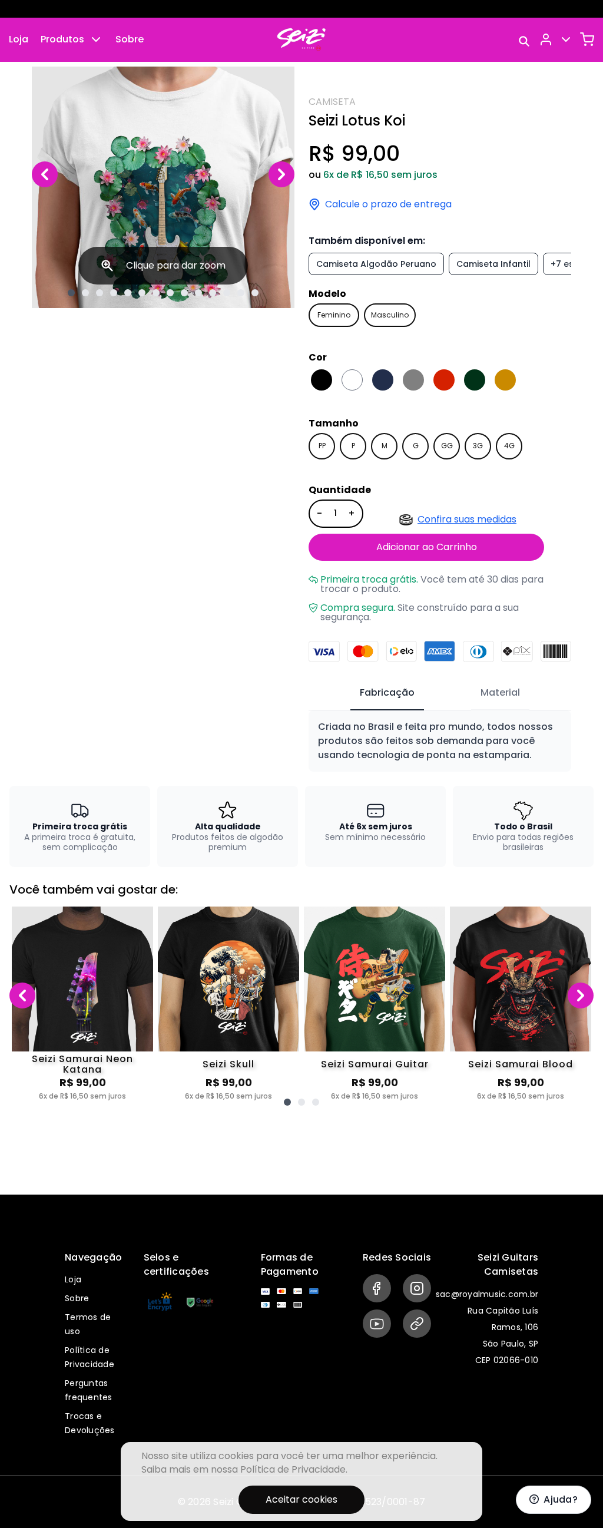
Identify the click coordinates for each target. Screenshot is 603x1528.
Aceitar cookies (301, 1499)
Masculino (390, 315)
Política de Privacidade (293, 1469)
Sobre (129, 39)
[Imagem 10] (198, 292)
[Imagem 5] (127, 292)
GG (447, 446)
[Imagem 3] (99, 292)
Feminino (333, 315)
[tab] (387, 693)
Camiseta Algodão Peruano (376, 264)
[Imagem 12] (226, 292)
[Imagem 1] (71, 292)
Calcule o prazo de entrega (388, 204)
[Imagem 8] (170, 292)
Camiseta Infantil (493, 264)
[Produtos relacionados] (287, 1102)
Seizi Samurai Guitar (375, 1064)
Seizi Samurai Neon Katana (82, 1064)
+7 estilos (571, 264)
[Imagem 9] (184, 292)
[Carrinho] (587, 39)
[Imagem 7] (156, 292)
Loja (18, 39)
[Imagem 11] (212, 292)
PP (322, 446)
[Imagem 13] (240, 292)
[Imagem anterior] (45, 174)
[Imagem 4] (113, 292)
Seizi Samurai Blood (520, 1064)
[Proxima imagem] (281, 174)
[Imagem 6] (141, 292)
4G (509, 446)
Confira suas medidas (467, 519)
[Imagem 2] (85, 292)
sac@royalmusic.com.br (487, 1294)
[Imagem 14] (255, 292)
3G (478, 446)
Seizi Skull (228, 1064)
